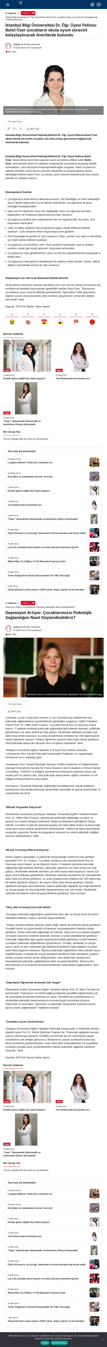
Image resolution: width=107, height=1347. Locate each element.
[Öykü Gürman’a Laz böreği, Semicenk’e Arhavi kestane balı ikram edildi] (53, 533)
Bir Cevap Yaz (11, 431)
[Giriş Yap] (99, 4)
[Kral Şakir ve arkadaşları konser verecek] (53, 476)
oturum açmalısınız (38, 438)
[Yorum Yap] (8, 128)
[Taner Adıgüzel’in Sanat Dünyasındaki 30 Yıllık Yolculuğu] (53, 575)
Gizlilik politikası (59, 1343)
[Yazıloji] (21, 4)
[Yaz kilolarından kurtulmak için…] (80, 360)
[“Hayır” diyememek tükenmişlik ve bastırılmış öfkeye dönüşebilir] (27, 404)
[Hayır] (103, 1339)
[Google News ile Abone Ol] (15, 121)
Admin (16, 44)
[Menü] (7, 4)
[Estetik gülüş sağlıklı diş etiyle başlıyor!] (27, 360)
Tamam (45, 1343)
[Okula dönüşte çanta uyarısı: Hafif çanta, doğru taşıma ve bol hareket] (53, 589)
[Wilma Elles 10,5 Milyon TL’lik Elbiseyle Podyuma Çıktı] (53, 561)
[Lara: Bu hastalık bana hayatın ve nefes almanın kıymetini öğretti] (53, 547)
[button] (92, 4)
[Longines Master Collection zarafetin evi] (53, 462)
